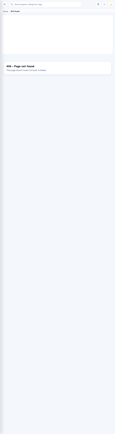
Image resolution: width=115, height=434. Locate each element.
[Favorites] (104, 4)
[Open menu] (4, 4)
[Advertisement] (57, 34)
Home (5, 11)
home (43, 70)
